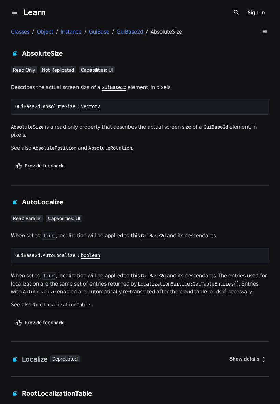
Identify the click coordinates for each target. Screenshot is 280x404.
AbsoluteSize (27, 127)
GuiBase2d (114, 87)
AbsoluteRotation (110, 148)
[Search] (236, 12)
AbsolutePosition (54, 148)
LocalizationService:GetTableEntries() (188, 284)
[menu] (14, 12)
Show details (244, 359)
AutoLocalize (39, 292)
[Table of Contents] (264, 31)
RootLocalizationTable (61, 305)
